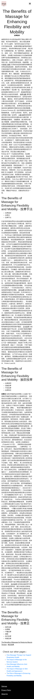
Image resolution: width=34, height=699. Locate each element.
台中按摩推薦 (10, 511)
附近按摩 (11, 644)
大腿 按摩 (21, 115)
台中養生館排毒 (10, 177)
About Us (4, 694)
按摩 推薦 (23, 94)
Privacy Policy (6, 690)
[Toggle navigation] (29, 4)
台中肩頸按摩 (12, 426)
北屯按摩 (26, 326)
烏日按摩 (14, 584)
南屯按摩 (21, 290)
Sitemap (4, 686)
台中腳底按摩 (5, 540)
